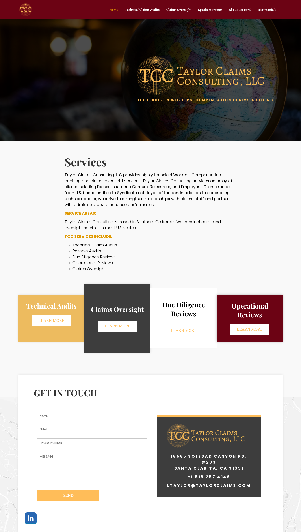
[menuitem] (114, 9)
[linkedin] (31, 518)
